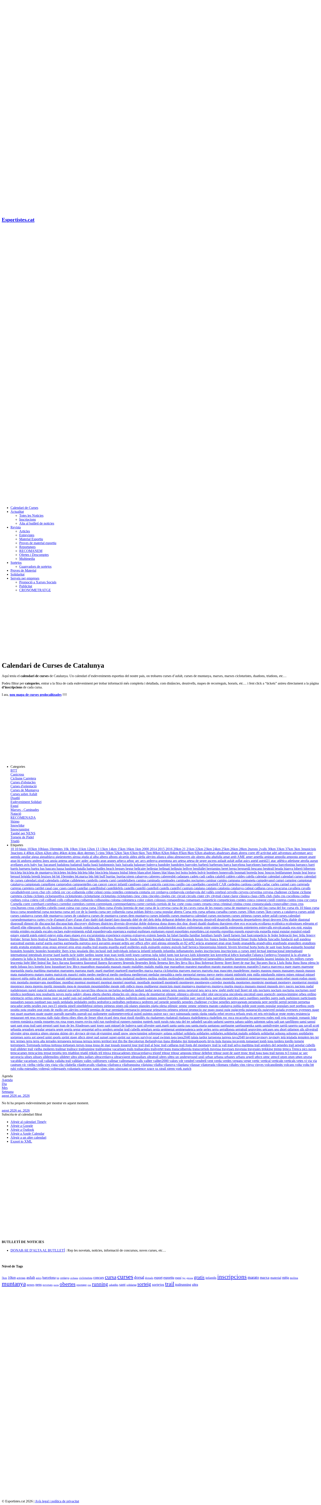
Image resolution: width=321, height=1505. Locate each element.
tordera (279, 1041)
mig (250, 974)
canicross (169, 884)
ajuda (85, 857)
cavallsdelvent (20, 892)
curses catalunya (22, 915)
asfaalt (222, 861)
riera (116, 1017)
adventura (285, 853)
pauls (57, 1002)
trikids (93, 1053)
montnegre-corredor (209, 982)
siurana (54, 1033)
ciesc (137, 896)
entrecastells (220, 927)
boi (178, 872)
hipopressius (208, 947)
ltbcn (76, 966)
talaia (195, 1037)
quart (20, 1014)
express (127, 935)
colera (34, 900)
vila (61, 1065)
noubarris (49, 994)
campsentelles (82, 884)
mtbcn (131, 986)
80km (157, 853)
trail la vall (220, 1045)
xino (111, 1068)
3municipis (308, 849)
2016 (169, 849)
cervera (243, 892)
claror (234, 896)
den (189, 919)
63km (134, 853)
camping (291, 880)
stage (74, 1037)
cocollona (293, 896)
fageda (162, 935)
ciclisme (294, 892)
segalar (40, 1029)
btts (91, 876)
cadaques (183, 876)
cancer (103, 884)
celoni (99, 892)
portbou (301, 1006)
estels (34, 935)
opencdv (270, 994)
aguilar (26, 857)
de (141, 919)
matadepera (26, 974)
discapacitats (65, 923)
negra (158, 990)
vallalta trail (63, 1061)
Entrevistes (26, 535)
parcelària (220, 998)
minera (281, 974)
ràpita (204, 1014)
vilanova (170, 1065)
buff (103, 876)
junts (170, 955)
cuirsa (70, 908)
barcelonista (287, 864)
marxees (185, 970)
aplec (85, 861)
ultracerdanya (104, 1057)
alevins (151, 857)
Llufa (281, 963)
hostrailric (55, 951)
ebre (236, 923)
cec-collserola (76, 892)
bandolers (178, 864)
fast (244, 935)
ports (310, 1006)
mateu (49, 974)
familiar (195, 935)
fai (169, 935)
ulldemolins (51, 1057)
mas (217, 970)
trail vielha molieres (41, 1049)
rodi (278, 1017)
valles (88, 1061)
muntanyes (204, 986)
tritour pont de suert (227, 1053)
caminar (211, 880)
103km (32, 849)
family (218, 935)
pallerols (132, 998)
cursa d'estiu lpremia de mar (125, 908)
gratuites (36, 947)
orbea (303, 994)
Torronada (33, 1045)
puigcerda (238, 1010)
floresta (119, 939)
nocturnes (302, 990)
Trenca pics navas (304, 1049)
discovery (81, 923)
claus (254, 896)
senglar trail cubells (127, 1029)
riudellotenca (200, 1017)
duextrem (226, 923)
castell (72, 888)
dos (179, 923)
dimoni (29, 923)
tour (135, 1045)
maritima (40, 970)
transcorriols (201, 1049)
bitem (133, 872)
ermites (25, 931)
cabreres (154, 876)
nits (256, 990)
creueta (207, 904)
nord (312, 990)
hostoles (42, 951)
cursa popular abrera (168, 912)
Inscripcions (27, 519)
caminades (168, 880)
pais (74, 998)
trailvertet (157, 1049)
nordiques (29, 994)
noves (60, 994)
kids (193, 955)
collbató (51, 900)
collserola (87, 900)
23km (208, 849)
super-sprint (117, 1037)
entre (207, 927)
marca (266, 966)
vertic (256, 1061)
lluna (296, 963)
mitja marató (57, 978)
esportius (228, 931)
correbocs (52, 904)
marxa (149, 970)
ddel (135, 919)
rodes (270, 1017)
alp (193, 857)
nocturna (288, 990)
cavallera (294, 888)
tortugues (69, 1045)
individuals (121, 951)
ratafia (212, 1014)
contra (292, 900)
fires (110, 939)
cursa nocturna (52, 912)
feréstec (16, 939)
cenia (108, 892)
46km (63, 853)
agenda (15, 857)
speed (40, 1037)
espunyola (252, 931)
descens (198, 919)
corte (181, 904)
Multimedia (27, 559)
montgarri (93, 982)
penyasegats (239, 1002)
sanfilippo (292, 1021)
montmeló (172, 982)
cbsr (42, 892)
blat (164, 872)
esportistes (182, 931)
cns (283, 896)
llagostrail (91, 963)
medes (92, 974)
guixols (176, 947)
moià (99, 978)
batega (92, 868)
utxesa (307, 1057)
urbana (219, 1057)
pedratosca (134, 1002)
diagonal (304, 919)
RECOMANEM (30, 551)
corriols (151, 904)
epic (300, 927)
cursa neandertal (30, 912)
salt (277, 1021)
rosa (63, 1021)
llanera (103, 963)
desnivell (210, 919)
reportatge (81, 1285)
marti (99, 970)
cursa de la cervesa (158, 908)
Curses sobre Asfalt (23, 794)
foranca (177, 939)
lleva (184, 963)
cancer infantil (118, 884)
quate (40, 1014)
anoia (54, 861)
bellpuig (177, 868)
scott (316, 1025)
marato (216, 966)
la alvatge (301, 955)
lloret (229, 963)
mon (218, 978)
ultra (74, 1057)
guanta (103, 947)
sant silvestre (146, 1025)
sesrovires (255, 1029)
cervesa (268, 892)
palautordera (107, 998)
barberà (203, 864)
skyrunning (105, 1033)
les (287, 959)
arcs (143, 861)
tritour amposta (181, 1053)
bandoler (164, 864)
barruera (25, 868)
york (179, 1068)
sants (258, 1025)
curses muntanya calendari (189, 915)
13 (98, 849)
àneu (46, 861)
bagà (95, 864)
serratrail (241, 1029)
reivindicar (271, 1014)
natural (62, 990)
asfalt (231, 861)
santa (174, 1025)
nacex (290, 986)
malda (159, 966)
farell (227, 935)
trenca (287, 1049)
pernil (283, 1002)
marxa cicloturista (166, 970)
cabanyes (141, 876)
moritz (48, 986)
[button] (22, 1114)
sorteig (144, 1284)
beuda (279, 868)
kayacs (185, 955)
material (275, 1277)
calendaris (52, 880)
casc (56, 888)
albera (104, 857)
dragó (193, 923)
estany (15, 935)
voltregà (44, 1068)
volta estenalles (27, 1068)
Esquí (14, 806)
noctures (265, 990)
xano (96, 1068)
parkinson (293, 998)
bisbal (124, 872)
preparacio (133, 1010)
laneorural (242, 959)
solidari (178, 1033)
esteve (52, 935)
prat (40, 1010)
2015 (162, 849)
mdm (83, 974)
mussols (273, 986)
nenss (182, 990)
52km (118, 853)
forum (199, 939)
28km (243, 849)
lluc (254, 963)
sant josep (97, 1025)
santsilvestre (271, 1025)
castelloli (153, 888)
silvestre (16, 1033)
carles (275, 884)
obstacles (118, 994)
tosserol (126, 1045)
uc (301, 1053)
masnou (266, 970)
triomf (157, 1053)
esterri (42, 935)
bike (91, 872)
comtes (241, 900)
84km (174, 853)
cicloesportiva (55, 896)
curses (233, 912)
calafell (220, 876)
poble (246, 1006)
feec (296, 935)
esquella (266, 931)
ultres (163, 1057)
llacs (55, 963)
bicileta (72, 872)
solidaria (190, 1033)
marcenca (278, 966)
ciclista (28, 896)
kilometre (204, 955)
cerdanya (162, 892)
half (185, 947)
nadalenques (19, 990)
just (177, 955)
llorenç (219, 963)
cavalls (306, 888)
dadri (94, 919)
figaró (53, 939)
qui (90, 1014)
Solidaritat (17, 574)
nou (39, 994)
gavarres (105, 943)
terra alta (39, 1041)
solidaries (203, 1033)
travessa (216, 1049)
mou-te (72, 986)
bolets (193, 872)
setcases (268, 1029)
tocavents (239, 1041)
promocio (196, 1010)
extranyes (140, 935)
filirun (84, 939)
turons (280, 1053)
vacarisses (31, 1061)
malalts (149, 966)
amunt (303, 857)
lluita (289, 963)
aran (103, 861)
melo (179, 974)
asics (247, 861)
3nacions (17, 853)
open (260, 994)
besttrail (269, 868)
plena (163, 1006)
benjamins (214, 868)
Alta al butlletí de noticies (36, 523)
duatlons (213, 923)
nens (174, 990)
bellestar (153, 868)
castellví (176, 888)
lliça (191, 963)
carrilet (40, 888)
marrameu (67, 970)
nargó (32, 990)
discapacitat (47, 923)
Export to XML (21, 1141)
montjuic (130, 982)
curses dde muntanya (49, 915)
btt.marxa (82, 876)
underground (189, 1057)
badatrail (76, 864)
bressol (15, 876)
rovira (88, 1021)
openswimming (288, 994)
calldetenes (78, 880)
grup (78, 947)
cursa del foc (278, 908)
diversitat (132, 923)
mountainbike (101, 986)
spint (49, 1037)
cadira (210, 876)
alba (96, 857)
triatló (84, 1053)
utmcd (275, 1057)
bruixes (46, 876)
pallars (121, 998)
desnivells (224, 919)
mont (272, 978)
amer (250, 857)
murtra (229, 986)
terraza (88, 1041)
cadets (194, 876)
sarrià (284, 1025)
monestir (228, 978)
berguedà (244, 868)
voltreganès (58, 1068)
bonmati (241, 872)
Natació (15, 813)
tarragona (215, 1037)
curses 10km (247, 912)
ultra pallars (86, 1057)
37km (289, 849)
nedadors (128, 990)
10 (12, 849)
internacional (276, 951)
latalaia (280, 959)
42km (39, 853)
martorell (121, 970)
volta (299, 1065)
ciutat (226, 896)
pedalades (81, 1002)
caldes (241, 876)
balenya (152, 864)
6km (142, 853)
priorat (184, 1010)
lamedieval (199, 959)
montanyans (38, 982)
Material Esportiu (31, 539)
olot (211, 994)
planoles (145, 1006)
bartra (35, 868)
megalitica (167, 974)
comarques (193, 900)
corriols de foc (167, 904)
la (292, 955)
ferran (26, 939)
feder (275, 935)
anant (312, 857)
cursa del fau (259, 908)
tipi (185, 1041)
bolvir (202, 872)
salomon (260, 1021)
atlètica (282, 861)
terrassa (77, 1041)
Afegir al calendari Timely (28, 1122)
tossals (116, 1045)
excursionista (96, 935)
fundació (287, 939)
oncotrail (249, 994)
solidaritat (268, 1033)
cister (201, 896)
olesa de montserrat (152, 994)
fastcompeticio (257, 935)
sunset (104, 1037)
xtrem (171, 1068)
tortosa (46, 1045)
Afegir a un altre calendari (28, 1137)
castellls (129, 888)
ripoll (131, 1017)
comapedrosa (176, 900)
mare (288, 966)
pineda (63, 1006)
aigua (35, 857)
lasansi (270, 959)
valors (174, 1061)
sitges (45, 1033)
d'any (70, 919)
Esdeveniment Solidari (25, 802)
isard (57, 955)
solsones (292, 1033)
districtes (107, 923)
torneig (299, 1041)
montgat (107, 982)
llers (172, 963)
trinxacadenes (121, 1053)
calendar (261, 876)
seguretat (88, 1029)
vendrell (201, 1061)
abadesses (223, 853)
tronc (245, 1053)
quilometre (100, 1014)
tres (65, 1053)
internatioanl (293, 951)
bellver (188, 868)
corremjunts (104, 904)
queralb (59, 1014)
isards (65, 955)
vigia (55, 1065)
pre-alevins (71, 1010)
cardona (246, 884)
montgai (80, 982)
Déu (285, 919)
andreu (37, 861)
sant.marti (162, 1025)
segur (77, 1029)
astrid (255, 861)
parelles (265, 998)
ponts (261, 1006)
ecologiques (294, 923)
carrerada (303, 884)
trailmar (61, 1049)
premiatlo (118, 1010)
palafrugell (90, 998)
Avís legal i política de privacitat (57, 1501)
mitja (25, 978)
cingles (165, 896)
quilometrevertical (121, 1014)
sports (57, 1037)
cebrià (56, 892)
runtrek (148, 1021)
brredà (36, 876)
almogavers (182, 857)
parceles (233, 998)
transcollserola (182, 1049)
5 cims (100, 853)
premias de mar (101, 1010)
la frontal (40, 959)
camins (222, 880)
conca (251, 900)
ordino (311, 994)
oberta (96, 994)
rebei (221, 1014)
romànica (27, 1021)
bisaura (114, 872)
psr (205, 1010)
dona (164, 923)
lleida (153, 963)
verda (218, 1061)
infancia (135, 951)
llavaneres (115, 963)
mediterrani (140, 974)
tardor (203, 1037)
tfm (120, 1041)
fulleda (263, 939)
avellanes (17, 864)
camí (113, 880)
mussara (251, 986)
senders (108, 1029)
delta (158, 919)
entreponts (236, 927)
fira (104, 939)
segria (68, 1029)
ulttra (171, 1057)
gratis (14, 947)
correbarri (38, 904)
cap (188, 884)
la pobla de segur (89, 959)
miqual (300, 974)
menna (202, 974)
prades (32, 1010)
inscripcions (212, 951)
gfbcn (139, 943)
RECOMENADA (23, 817)
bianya (289, 868)
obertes (106, 994)
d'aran (78, 919)
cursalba (222, 912)
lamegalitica (216, 959)
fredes (223, 939)
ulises (28, 1057)
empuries (136, 927)
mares (296, 966)
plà (126, 1006)
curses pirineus (242, 915)
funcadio (274, 939)
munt (177, 986)
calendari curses (292, 876)
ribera (65, 1017)
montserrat (299, 982)
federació (286, 935)
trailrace (73, 1049)
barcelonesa (270, 864)
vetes (300, 1061)
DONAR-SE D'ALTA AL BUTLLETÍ (37, 1250)
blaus (171, 872)
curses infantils (160, 915)
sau (301, 1025)
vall (41, 1061)
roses (71, 1021)
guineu (166, 947)
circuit (181, 896)
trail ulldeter (19, 1049)
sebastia (16, 1029)
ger (132, 943)
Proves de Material (23, 570)
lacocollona (183, 959)
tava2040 (239, 1037)
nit (251, 990)
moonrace (17, 986)
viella (40, 1065)
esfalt (89, 931)
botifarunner (284, 872)
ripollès (140, 1017)
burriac (111, 876)
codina (305, 896)
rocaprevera (257, 1017)
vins (243, 1065)
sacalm (208, 1021)
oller (204, 994)
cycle (50, 919)
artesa (182, 861)
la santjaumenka (146, 959)
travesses (228, 1049)
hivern (233, 947)
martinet (109, 970)
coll (42, 900)
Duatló (15, 798)
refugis (241, 1014)
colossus (160, 900)
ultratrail (153, 1057)
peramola (255, 1002)
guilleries (134, 947)
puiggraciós (254, 1010)
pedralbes (119, 1002)
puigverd (269, 1010)
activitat (266, 853)
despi (266, 919)
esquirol (296, 931)
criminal (227, 904)
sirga (26, 1033)
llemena (163, 963)
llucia (273, 963)
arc (137, 861)
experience (113, 935)
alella (142, 857)
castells (164, 888)
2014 (154, 849)
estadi (306, 931)
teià (283, 1037)
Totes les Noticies (31, 515)
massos (310, 970)
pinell (72, 1006)
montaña (23, 982)
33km (280, 849)
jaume (99, 955)
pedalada (67, 1002)
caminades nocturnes (190, 880)
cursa (85, 908)
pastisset (41, 1002)
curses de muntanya (105, 915)
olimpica (183, 994)
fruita (254, 939)
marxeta (208, 970)
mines (290, 974)
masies (256, 970)
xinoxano (122, 1068)
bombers (213, 872)
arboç (131, 861)
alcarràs (124, 857)
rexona (41, 1017)
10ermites (56, 849)
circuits (191, 896)
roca (231, 1017)
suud (156, 1037)
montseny (285, 982)
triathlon (74, 1053)
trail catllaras (170, 1045)
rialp (57, 1017)
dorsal (139, 1277)
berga (233, 868)
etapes (76, 935)
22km (199, 849)
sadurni (218, 1021)
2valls (263, 849)
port (293, 1006)
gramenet (211, 943)
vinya (250, 1065)
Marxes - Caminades (24, 810)
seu (277, 1029)
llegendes (142, 963)
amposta (292, 857)
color (141, 900)
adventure (299, 853)
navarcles (74, 990)
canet (146, 884)
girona (162, 943)
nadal (310, 986)
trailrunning (87, 1049)
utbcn (259, 1057)
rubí (96, 1021)
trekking (268, 1049)
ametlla (259, 857)
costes (197, 904)
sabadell (197, 1021)
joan (114, 955)
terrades (51, 1041)
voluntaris (74, 1068)
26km (234, 849)
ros (57, 1021)
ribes (73, 1017)
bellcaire (140, 868)
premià (84, 1010)
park (282, 998)
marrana (81, 970)
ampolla (280, 857)
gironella (173, 943)
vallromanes (127, 1061)
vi (306, 1061)
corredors (79, 904)
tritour (166, 1053)
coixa (26, 900)
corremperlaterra (124, 904)
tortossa (57, 1045)
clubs (277, 896)
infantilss (169, 951)
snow (125, 1033)
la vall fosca (166, 959)
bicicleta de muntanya (38, 872)
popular (271, 1006)
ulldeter (65, 1057)
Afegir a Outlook (22, 1129)
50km (109, 853)
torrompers (18, 1045)
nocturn (276, 990)
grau (45, 947)
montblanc (54, 982)
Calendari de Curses (24, 508)
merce (211, 974)
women (87, 1068)
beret (225, 868)
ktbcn (235, 955)
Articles (24, 531)
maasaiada (103, 966)
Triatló (14, 841)
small (117, 1033)
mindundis (268, 974)
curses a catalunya (285, 912)
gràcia (200, 943)
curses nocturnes (219, 915)
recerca (230, 1014)
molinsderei (176, 978)
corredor (65, 904)
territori (107, 1041)
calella (250, 876)
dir (37, 923)
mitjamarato (74, 978)
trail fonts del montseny (195, 1045)
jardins (90, 955)
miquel (310, 974)
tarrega (227, 1037)
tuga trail (269, 1053)
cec (63, 892)
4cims (72, 853)
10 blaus (21, 849)
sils (302, 1029)
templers (304, 1037)
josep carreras (142, 955)
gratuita (24, 947)
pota (24, 1010)
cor (306, 900)
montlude (144, 982)
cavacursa (281, 888)
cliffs (262, 896)
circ (174, 896)
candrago (135, 884)
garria (49, 943)
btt (54, 876)
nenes (166, 990)
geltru (125, 943)
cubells (52, 908)
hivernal (244, 947)
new (215, 990)
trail (141, 1045)
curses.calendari (289, 915)
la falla (29, 959)
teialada (292, 1037)
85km (183, 853)
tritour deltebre (202, 1053)
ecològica (279, 923)
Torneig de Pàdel (22, 837)
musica (239, 986)
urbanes (230, 1057)
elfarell (15, 927)
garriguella (71, 943)
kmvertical (223, 955)
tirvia (211, 1041)
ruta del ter (183, 1021)
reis (261, 1014)
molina (153, 978)
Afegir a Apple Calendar (27, 1133)
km (213, 955)
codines (16, 900)
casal (49, 888)
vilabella (70, 1065)
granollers (295, 943)
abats (235, 853)
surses (135, 1037)
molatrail (129, 978)
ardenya (152, 861)
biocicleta (102, 872)
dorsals (149, 1277)
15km (121, 849)
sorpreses (17, 1037)
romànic (293, 1017)
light (27, 963)
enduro (182, 927)
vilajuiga (147, 1065)
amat (227, 857)
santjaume (228, 1025)
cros (301, 904)
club (269, 896)
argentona (165, 861)
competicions (226, 900)
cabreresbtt (168, 876)
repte (283, 1014)
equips (307, 927)
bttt (97, 876)
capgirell (212, 884)
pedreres (148, 1002)
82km (165, 853)
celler (90, 892)
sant (13, 1025)
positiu (15, 1010)
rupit (157, 1021)
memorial (190, 974)
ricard (108, 1017)
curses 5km (264, 912)
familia (184, 935)
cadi (202, 876)
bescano (257, 868)
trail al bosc (153, 1045)
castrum (188, 888)
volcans (289, 1065)
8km (191, 853)
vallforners (100, 1061)
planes (134, 1006)
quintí (138, 1014)
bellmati (165, 868)
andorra (26, 861)
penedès (176, 1002)
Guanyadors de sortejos (35, 566)
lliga (198, 963)
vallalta (49, 1061)
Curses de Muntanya (24, 790)
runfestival (112, 1021)
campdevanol (266, 880)
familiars (207, 935)
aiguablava (47, 857)
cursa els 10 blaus (299, 908)
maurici (73, 974)
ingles (199, 951)
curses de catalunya (77, 915)
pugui (220, 1010)
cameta (104, 880)
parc (193, 998)
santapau (214, 1025)
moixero (109, 978)
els (44, 927)
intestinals (35, 955)
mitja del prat (38, 978)
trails (130, 1049)
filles (92, 939)
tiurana (227, 1041)
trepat (48, 1053)
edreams (309, 923)
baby (34, 864)
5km (126, 853)
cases (63, 888)
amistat (269, 857)
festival (43, 939)
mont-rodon (299, 978)
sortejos (158, 1284)
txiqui (294, 1053)
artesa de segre (197, 861)
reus (33, 1017)
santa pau (184, 1025)
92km (199, 853)
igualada (83, 951)
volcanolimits (274, 1065)
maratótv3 (254, 966)
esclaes (59, 931)
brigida (26, 876)
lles (178, 963)
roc (225, 1017)
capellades (198, 884)
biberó (299, 868)
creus (216, 904)
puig (227, 1010)
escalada (37, 931)
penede (164, 1002)
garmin (30, 943)
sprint (66, 1037)
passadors (17, 1002)
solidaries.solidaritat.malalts (229, 1033)
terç (13, 1041)
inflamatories (185, 951)
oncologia (236, 994)
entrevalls (266, 927)
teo (312, 1037)
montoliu (229, 982)
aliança (162, 857)
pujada (281, 1010)
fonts (149, 939)
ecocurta (252, 923)
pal (80, 998)
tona (271, 1041)
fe (269, 935)
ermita (15, 931)
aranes (112, 861)
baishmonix (107, 864)
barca (228, 864)
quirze (158, 1014)
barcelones (254, 864)
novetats (48, 1284)
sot (34, 1037)
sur (128, 1037)
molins (163, 978)
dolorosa (153, 923)
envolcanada (282, 927)
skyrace (80, 1033)
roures (79, 1021)
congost (261, 900)
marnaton (53, 970)
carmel (285, 884)
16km (130, 849)
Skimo (14, 821)
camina (141, 880)
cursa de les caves (184, 908)
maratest (191, 966)
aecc (310, 853)
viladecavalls (86, 1065)
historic (222, 947)
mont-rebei (283, 978)
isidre (81, 955)
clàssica (244, 896)
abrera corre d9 (249, 853)
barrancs (302, 864)
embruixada (91, 927)
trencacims (36, 1053)
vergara (237, 1061)
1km (138, 849)
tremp (278, 1049)
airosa (76, 857)
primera (173, 1010)
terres (97, 1041)
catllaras (260, 888)
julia (155, 955)
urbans (241, 1057)
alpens (201, 857)
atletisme (294, 861)
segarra (50, 1029)
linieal (42, 963)
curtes (41, 919)
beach (110, 868)
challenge (281, 892)
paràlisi (184, 998)
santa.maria (199, 1025)
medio (114, 974)
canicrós (156, 884)
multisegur (151, 986)
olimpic (171, 994)
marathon (204, 966)
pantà (142, 998)
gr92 (192, 943)
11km (82, 849)
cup (78, 908)
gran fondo (233, 943)
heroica (193, 947)
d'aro (87, 919)
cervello (232, 892)
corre (27, 904)
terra (29, 1041)
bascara (51, 868)
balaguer (140, 864)
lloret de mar (242, 963)
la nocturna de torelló (62, 959)
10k (67, 849)
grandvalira (264, 943)
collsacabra (72, 900)
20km (177, 849)
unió (201, 1057)
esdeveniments (74, 931)
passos (30, 1002)
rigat (123, 1017)
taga (174, 1037)
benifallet (200, 868)
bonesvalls (227, 872)
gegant (116, 943)
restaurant (17, 1017)
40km (30, 853)
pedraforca (104, 1002)
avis (27, 864)
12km (91, 849)
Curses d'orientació (23, 786)
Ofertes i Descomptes (34, 555)
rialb (50, 1017)
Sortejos (16, 562)
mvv (282, 986)
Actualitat (17, 511)
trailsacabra (142, 1049)
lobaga (23, 966)
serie (200, 1029)
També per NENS (22, 833)
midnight (240, 974)
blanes (157, 872)
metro (220, 974)
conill (271, 900)
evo (84, 935)
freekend (234, 939)
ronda (38, 1021)
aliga (170, 857)
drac (185, 923)
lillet (34, 963)
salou (270, 1021)
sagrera (229, 1021)
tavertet (251, 1037)
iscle (73, 955)
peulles (37, 1006)
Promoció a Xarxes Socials (37, 582)
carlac (266, 884)
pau (50, 1002)
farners (236, 935)
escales (48, 931)
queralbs (71, 1014)
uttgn (299, 1057)
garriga (58, 943)
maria (29, 970)
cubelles (41, 908)
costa (189, 904)
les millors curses (301, 959)
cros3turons (18, 908)
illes (92, 951)
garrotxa (85, 943)
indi (110, 951)
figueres (64, 939)
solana (168, 1033)
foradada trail (162, 939)
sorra (28, 1037)
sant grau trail (26, 1025)
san (282, 1021)
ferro (34, 939)
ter (317, 1037)
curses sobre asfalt (265, 915)
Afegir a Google (21, 1126)
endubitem (150, 927)
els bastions (55, 927)
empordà (122, 927)
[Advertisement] (160, 471)
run (102, 1021)
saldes (249, 1021)
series (208, 1029)
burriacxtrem (126, 876)
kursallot (246, 955)
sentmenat (168, 1029)
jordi (129, 955)
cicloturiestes (74, 896)
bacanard (50, 864)
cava (270, 888)
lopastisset (59, 966)
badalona (63, 864)
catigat (249, 888)
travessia (241, 1049)
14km (113, 849)
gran (221, 943)
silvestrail (311, 1029)
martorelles (136, 970)
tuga (259, 1053)
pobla (237, 1006)
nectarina (115, 990)
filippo (74, 939)
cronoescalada (262, 904)
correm (91, 904)
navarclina (88, 990)
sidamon (293, 1029)
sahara (240, 1021)
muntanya (188, 986)
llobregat (208, 963)
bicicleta (16, 872)
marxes (196, 970)
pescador (17, 1006)
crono (247, 904)
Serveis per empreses (24, 578)
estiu (60, 935)
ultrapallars (139, 1057)
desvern (276, 919)
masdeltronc (242, 970)
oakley (78, 994)
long (48, 966)
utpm (284, 1057)
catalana (200, 888)
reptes (291, 1014)
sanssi (311, 1021)
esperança (120, 931)
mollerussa (192, 978)
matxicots (61, 974)
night (223, 990)
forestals (189, 939)
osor (55, 998)
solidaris (255, 1033)
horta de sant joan (270, 947)
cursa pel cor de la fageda (80, 912)
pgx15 (53, 1006)
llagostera (77, 963)
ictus (73, 951)
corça (313, 900)
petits (28, 1006)
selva (98, 1029)
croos (294, 904)
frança (214, 939)
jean (107, 955)
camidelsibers (126, 880)
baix (119, 864)
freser (245, 939)
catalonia (224, 888)
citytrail (216, 896)
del (145, 919)
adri (275, 853)
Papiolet (173, 998)
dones (172, 923)
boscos (270, 872)
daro (117, 919)
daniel (109, 919)
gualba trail (90, 947)
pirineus (110, 1006)
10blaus (43, 849)
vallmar (113, 1061)
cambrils (92, 880)
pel (156, 1002)
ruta (172, 1021)
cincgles (154, 896)
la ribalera (108, 959)
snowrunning (138, 1033)
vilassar (195, 1065)
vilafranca (114, 1065)
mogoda (89, 978)
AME (241, 857)
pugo (212, 1010)
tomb (264, 1041)
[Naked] (160, 437)
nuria (69, 994)
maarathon (88, 966)
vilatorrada (208, 1065)
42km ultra (51, 853)
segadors (28, 1029)
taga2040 (184, 1037)
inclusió (101, 951)
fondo (134, 939)
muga (140, 986)
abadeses (209, 853)
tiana (167, 1041)
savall (308, 1025)
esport (170, 931)
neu (202, 990)
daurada (126, 919)
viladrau (101, 1065)
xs (157, 1068)
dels (151, 919)
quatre (49, 1014)
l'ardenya (271, 955)
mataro (40, 974)
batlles (101, 868)
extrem (152, 935)
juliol (163, 955)
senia (157, 1029)
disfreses (94, 923)
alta (208, 857)
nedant (140, 990)
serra (215, 1029)
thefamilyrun (154, 1041)
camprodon (64, 884)
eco (243, 923)
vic (24, 1065)
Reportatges (27, 547)
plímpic (173, 1006)
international (19, 955)
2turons (253, 849)
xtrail (163, 1068)
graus (53, 947)
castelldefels (115, 888)
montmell (158, 982)
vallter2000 (161, 1061)
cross (31, 908)
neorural (192, 990)
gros (71, 947)
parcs (243, 998)
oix (128, 994)
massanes (288, 970)
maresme (307, 966)
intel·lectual (258, 951)
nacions (300, 986)
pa (61, 998)
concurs (98, 1277)
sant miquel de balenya (121, 1025)
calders (231, 876)
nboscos (102, 990)
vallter (148, 1061)
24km (217, 849)
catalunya (238, 888)
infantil (146, 951)
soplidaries (306, 1033)
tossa (89, 1045)
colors (149, 900)
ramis (195, 1014)
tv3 (287, 1053)
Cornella (16, 904)
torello (289, 1041)
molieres (141, 978)
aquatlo (95, 861)
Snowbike (17, 825)
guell (123, 947)
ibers (65, 951)
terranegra (64, 1041)
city (208, 896)
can (95, 884)
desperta (237, 919)
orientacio (17, 998)
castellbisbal (97, 888)
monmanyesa (258, 978)
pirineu (98, 1006)
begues (120, 868)
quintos (148, 1014)
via (310, 1061)
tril (100, 1053)
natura (52, 990)
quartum (30, 1014)
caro (293, 884)
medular (154, 974)
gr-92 (184, 943)
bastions (71, 868)
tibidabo (177, 1041)
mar (167, 966)
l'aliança (258, 955)
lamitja (230, 959)
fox (207, 939)
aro (175, 861)
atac (274, 861)
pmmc (183, 1006)
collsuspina (102, 900)
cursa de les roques (210, 908)
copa (300, 900)
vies (48, 1065)
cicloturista (109, 896)
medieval (103, 974)
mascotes (226, 970)
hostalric (29, 951)
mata (14, 974)
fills (99, 939)
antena (63, 861)
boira (185, 872)
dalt (101, 919)
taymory (263, 1037)
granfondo (280, 943)
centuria (145, 892)
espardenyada (103, 931)
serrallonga (227, 1029)
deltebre (180, 919)
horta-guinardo (293, 947)
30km (272, 849)
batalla (82, 868)
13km (104, 849)
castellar (83, 888)
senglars (147, 1029)
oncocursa (221, 994)
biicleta (83, 872)
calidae (65, 880)
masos (277, 970)
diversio (120, 923)
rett (27, 1017)
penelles (225, 1002)
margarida (17, 970)
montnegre (187, 982)
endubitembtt (167, 927)
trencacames (19, 1053)
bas (42, 868)
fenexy (311, 935)
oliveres (195, 994)
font (142, 939)
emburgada (108, 927)
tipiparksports (197, 1041)
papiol (162, 998)
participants (308, 998)
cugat (62, 908)
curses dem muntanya (134, 915)
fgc (184, 1278)
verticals (290, 1061)
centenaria (131, 892)
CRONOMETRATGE (35, 590)
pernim (293, 1002)
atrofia (305, 861)
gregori (63, 947)
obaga (87, 994)
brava (312, 872)
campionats (32, 884)
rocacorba (242, 1017)
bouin (297, 872)
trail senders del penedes (271, 1045)
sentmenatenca (185, 1029)
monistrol (242, 978)
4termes (90, 853)
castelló (141, 888)
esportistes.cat (200, 931)
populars (283, 1006)
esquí (276, 931)
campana (234, 880)
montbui (68, 982)
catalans (211, 888)
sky (72, 1033)
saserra (293, 1025)
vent (210, 1061)
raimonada (183, 1014)
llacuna (64, 963)
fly (127, 939)
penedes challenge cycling (200, 1002)
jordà (121, 955)
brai (305, 872)
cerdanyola (177, 892)
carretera (28, 888)
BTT (13, 770)
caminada (154, 880)
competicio (209, 900)
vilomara (222, 1065)
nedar (149, 990)
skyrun (91, 1033)
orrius (29, 998)
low (70, 966)
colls (60, 900)
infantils (157, 951)
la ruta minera (125, 959)
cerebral (221, 892)
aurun (314, 861)
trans (168, 1049)
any (78, 861)
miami (229, 974)
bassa (61, 868)
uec (305, 1053)
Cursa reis (190, 912)
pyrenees (292, 1010)
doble (143, 923)
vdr (181, 1061)
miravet (16, 978)
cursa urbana (207, 912)
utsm (291, 1057)
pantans (152, 998)
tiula (218, 1041)
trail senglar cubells (302, 1045)
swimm (165, 1037)
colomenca (129, 900)
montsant (271, 982)
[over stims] (160, 1497)
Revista (15, 527)
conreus (281, 900)
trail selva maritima (241, 1045)
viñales (234, 1065)
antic (72, 861)
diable (293, 919)
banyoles (191, 864)
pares (275, 998)
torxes (80, 1045)
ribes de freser (87, 1017)
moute (115, 986)
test (115, 1041)
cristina (238, 904)
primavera (160, 1010)
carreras (16, 888)
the (125, 1041)
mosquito (60, 986)
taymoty (275, 1037)
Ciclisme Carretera (23, 778)
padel (67, 998)
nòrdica (16, 994)
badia (87, 864)
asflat (239, 861)
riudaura (185, 1017)
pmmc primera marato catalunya (210, 1006)
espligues (144, 931)
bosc (261, 872)
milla (257, 974)
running (137, 1021)
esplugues (158, 931)
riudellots (216, 1017)
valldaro (78, 1061)
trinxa (107, 1053)
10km (74, 849)
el (316, 923)
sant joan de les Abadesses (71, 1025)
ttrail (252, 1053)
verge (247, 1061)
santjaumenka (245, 1025)
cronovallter (281, 904)
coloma (115, 900)
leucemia (17, 963)
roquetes (49, 1021)
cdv (49, 892)
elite (24, 927)
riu (148, 1017)
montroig (258, 982)
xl (131, 1068)
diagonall (17, 923)
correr (140, 904)
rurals (165, 1021)
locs (31, 966)
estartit (25, 935)
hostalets (16, 951)
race (172, 1014)
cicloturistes (125, 896)
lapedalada (257, 959)
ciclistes (39, 896)
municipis (166, 986)
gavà (95, 943)
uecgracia (17, 1057)
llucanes (263, 963)
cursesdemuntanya (23, 919)
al (91, 857)
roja (284, 1017)
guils (144, 947)
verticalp (277, 1061)
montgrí (118, 982)
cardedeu (234, 884)
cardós (257, 884)
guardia (114, 947)
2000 (146, 849)
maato (126, 966)
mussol (262, 986)
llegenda (129, 963)
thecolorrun (136, 1041)
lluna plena (308, 963)
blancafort (144, 872)
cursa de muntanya (237, 908)
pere (265, 1002)
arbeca (122, 861)
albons (114, 857)
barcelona (239, 864)
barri (311, 864)
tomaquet (253, 1041)
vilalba (159, 1065)
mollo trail (207, 978)
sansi (303, 1021)
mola (119, 978)
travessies (255, 1049)
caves (35, 892)
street (90, 1037)
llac (49, 963)
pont (253, 1006)
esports (240, 931)
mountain (84, 986)
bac (41, 864)
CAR (223, 884)
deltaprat (168, 919)
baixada (128, 864)
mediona (125, 974)
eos (294, 927)
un (177, 1057)
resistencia (303, 1014)
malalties (137, 966)
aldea (134, 857)
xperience (140, 1068)
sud (97, 1037)
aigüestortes (63, 857)
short (283, 1029)
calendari (274, 876)
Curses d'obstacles (23, 782)
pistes (120, 1006)
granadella (248, 943)
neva (208, 990)
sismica (35, 1033)
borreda (252, 872)
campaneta (248, 880)
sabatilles (113, 1284)
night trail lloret (238, 990)
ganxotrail (17, 943)
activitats (21, 1278)
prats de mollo (53, 1010)
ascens (212, 861)
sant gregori (44, 1025)
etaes (68, 935)
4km (80, 853)
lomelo (40, 966)
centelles (118, 892)
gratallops (309, 943)
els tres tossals (73, 927)
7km (149, 853)
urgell (250, 1057)
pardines (253, 998)
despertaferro (253, 919)
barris (14, 868)
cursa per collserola (112, 912)
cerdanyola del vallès (200, 892)
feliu (302, 935)
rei (256, 1014)
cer (153, 892)
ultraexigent (122, 1057)
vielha (31, 1065)
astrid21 (265, 861)
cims (144, 896)
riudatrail (172, 1017)
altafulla (217, 857)
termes (21, 1041)
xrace (151, 1068)
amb (234, 857)
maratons (240, 966)
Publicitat (25, 586)
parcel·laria (205, 998)
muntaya (218, 986)
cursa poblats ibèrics (140, 912)
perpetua (304, 1002)
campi (280, 880)
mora (29, 986)
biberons (309, 868)
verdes (227, 1061)
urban (209, 1057)
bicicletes (60, 872)
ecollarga (265, 923)
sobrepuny (156, 1033)
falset (175, 935)
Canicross (17, 774)
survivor (146, 1037)
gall (297, 939)
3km (297, 849)
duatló (202, 923)
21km (190, 849)
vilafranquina (131, 1065)
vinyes (259, 1065)
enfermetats (195, 927)
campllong (48, 884)
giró (154, 943)
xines (104, 1068)
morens (38, 986)
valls (140, 1061)
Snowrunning (19, 829)
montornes (243, 982)
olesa (134, 994)
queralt (82, 1014)
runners (125, 1021)
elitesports (34, 927)
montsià (312, 982)
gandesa (305, 939)
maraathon (177, 966)
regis (250, 1014)
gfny (147, 943)
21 (184, 849)
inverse (48, 955)
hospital (309, 947)
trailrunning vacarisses (111, 1049)
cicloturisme (92, 896)
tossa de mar (102, 1045)
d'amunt (60, 919)
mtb (123, 986)
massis (300, 970)
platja (155, 1006)
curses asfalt (306, 912)
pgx (45, 1006)
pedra (92, 1002)
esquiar (285, 931)
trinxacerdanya (142, 1053)
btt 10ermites (65, 876)
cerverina (256, 892)
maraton (228, 966)
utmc (267, 1057)
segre (60, 1029)
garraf (40, 943)
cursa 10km (97, 908)
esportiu (215, 931)
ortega (38, 998)
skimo (64, 1033)
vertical (266, 1061)
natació (42, 990)
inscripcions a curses (235, 951)
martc (91, 970)
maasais (116, 966)
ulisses (38, 1057)
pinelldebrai (84, 1006)
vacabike (17, 1061)
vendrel (189, 1061)
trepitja (57, 1053)
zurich (187, 1068)
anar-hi (15, 861)
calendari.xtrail (34, 880)
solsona (280, 1033)
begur (130, 868)
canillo (181, 884)
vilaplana (183, 1065)
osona (47, 998)
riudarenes (158, 1017)
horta (254, 947)
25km (225, 849)
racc (166, 1014)
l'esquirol (284, 955)
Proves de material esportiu (37, 543)
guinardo (154, 947)
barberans (216, 864)
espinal (132, 931)
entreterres (251, 927)
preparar (147, 1010)
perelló (274, 1002)
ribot (100, 1017)
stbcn (82, 1037)
